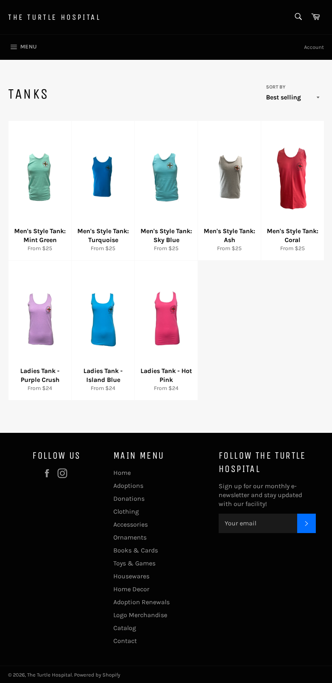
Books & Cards (135, 550)
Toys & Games (134, 563)
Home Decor (131, 589)
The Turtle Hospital (54, 17)
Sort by (275, 87)
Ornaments (130, 537)
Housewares (131, 576)
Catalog (124, 628)
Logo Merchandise (140, 615)
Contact (125, 641)
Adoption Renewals (141, 602)
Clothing (126, 511)
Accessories (130, 524)
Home (122, 472)
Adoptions (128, 485)
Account (314, 47)
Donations (129, 498)
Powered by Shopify (97, 675)
